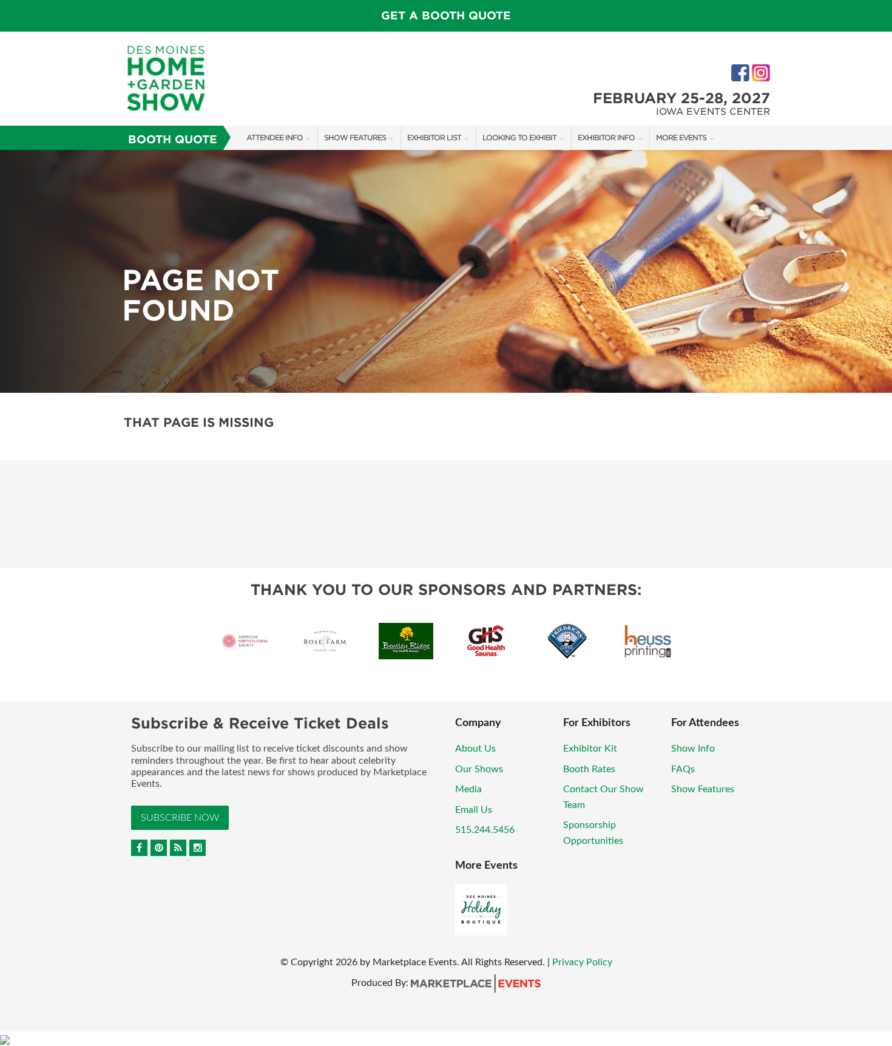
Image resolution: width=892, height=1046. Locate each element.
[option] (446, 271)
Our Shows (479, 769)
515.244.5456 (485, 830)
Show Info (693, 748)
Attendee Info (274, 137)
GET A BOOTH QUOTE (446, 15)
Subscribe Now (180, 818)
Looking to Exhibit (519, 137)
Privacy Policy (582, 962)
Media (468, 789)
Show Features (355, 137)
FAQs (683, 769)
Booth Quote (172, 139)
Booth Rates (589, 769)
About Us (475, 748)
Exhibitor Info (606, 137)
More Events (681, 137)
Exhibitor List (434, 137)
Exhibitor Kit (590, 748)
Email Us (473, 810)
